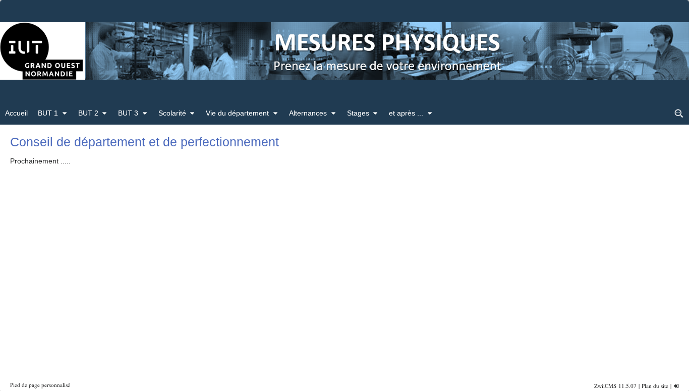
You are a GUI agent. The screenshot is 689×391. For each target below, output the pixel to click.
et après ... (406, 113)
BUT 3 (128, 113)
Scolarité (172, 113)
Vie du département (237, 113)
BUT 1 (48, 113)
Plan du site (655, 385)
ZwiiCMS (605, 385)
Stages (358, 113)
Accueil (16, 113)
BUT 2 (88, 113)
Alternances (308, 113)
